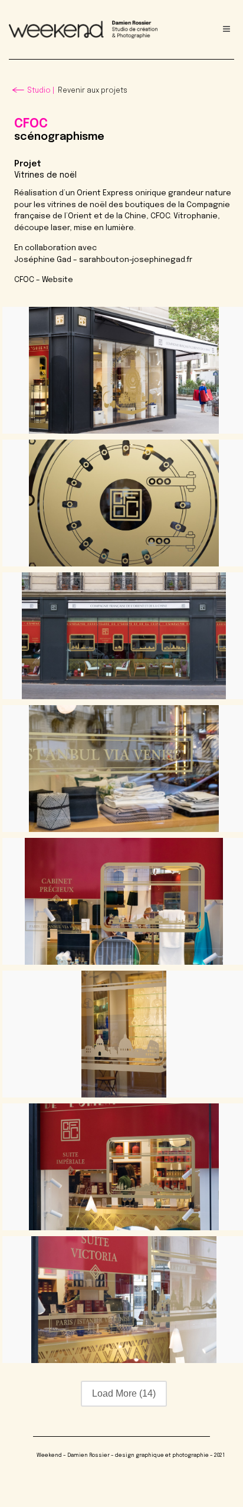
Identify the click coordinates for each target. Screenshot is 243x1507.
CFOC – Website (43, 280)
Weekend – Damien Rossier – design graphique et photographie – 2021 (131, 1455)
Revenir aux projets (77, 90)
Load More (124, 1393)
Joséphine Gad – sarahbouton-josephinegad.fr (103, 260)
